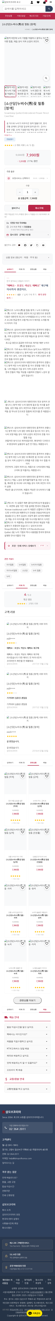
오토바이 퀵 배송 (14, 1070)
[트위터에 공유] (31, 245)
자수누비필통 (11, 571)
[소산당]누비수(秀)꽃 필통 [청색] (23, 634)
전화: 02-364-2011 (10, 1154)
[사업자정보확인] (37, 1292)
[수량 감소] (20, 192)
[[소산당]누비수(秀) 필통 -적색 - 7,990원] (40, 951)
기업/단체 (46, 16)
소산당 (25, 571)
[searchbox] (23, 9)
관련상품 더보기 (27, 1000)
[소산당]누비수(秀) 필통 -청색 (40, 916)
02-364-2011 (17, 1128)
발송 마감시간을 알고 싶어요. (20, 1027)
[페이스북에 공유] (25, 245)
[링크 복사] (37, 245)
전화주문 (6, 1191)
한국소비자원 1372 (16, 1309)
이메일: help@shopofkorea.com (17, 1158)
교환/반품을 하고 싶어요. (18, 1089)
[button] (38, 2)
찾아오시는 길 (8, 1163)
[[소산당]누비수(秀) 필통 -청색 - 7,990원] (40, 895)
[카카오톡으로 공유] (19, 245)
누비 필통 (36, 571)
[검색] (49, 9)
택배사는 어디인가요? (17, 1034)
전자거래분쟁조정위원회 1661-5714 (37, 1309)
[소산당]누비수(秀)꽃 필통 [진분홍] (39, 861)
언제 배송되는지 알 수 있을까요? (22, 1063)
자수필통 (9, 565)
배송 (44, 269)
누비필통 (22, 565)
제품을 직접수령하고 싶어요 (20, 1041)
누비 (8, 576)
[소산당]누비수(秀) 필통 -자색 (15, 916)
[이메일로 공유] (43, 245)
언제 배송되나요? (9, 1178)
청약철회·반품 (28, 1281)
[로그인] (32, 2)
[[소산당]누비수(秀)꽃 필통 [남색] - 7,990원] (15, 839)
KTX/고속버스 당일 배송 (18, 1048)
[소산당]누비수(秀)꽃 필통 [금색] (39, 805)
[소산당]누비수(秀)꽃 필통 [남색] (15, 861)
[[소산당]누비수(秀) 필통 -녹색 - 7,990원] (15, 951)
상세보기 (10, 269)
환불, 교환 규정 (8, 1182)
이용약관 (18, 1281)
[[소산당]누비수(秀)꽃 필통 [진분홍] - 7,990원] (40, 839)
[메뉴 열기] (51, 2)
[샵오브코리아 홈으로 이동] (11, 2)
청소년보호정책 (39, 1281)
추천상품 (8, 16)
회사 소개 (6, 1210)
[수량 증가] (35, 192)
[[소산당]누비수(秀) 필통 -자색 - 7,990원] (15, 895)
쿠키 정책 (49, 1281)
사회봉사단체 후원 (10, 1224)
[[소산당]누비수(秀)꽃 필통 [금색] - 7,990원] (40, 783)
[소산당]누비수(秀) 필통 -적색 (40, 972)
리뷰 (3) (22, 269)
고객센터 (6, 1139)
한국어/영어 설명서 (10, 1219)
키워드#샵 (21, 16)
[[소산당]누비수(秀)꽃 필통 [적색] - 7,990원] (15, 783)
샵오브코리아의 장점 (11, 1215)
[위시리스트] (46, 40)
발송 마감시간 (8, 1187)
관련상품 (33, 269)
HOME (27, 29)
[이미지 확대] (46, 78)
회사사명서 (7, 1228)
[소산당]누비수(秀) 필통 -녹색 (15, 972)
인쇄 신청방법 (8, 1195)
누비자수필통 (36, 565)
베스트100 (33, 16)
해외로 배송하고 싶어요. (18, 1055)
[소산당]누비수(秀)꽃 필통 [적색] (15, 805)
